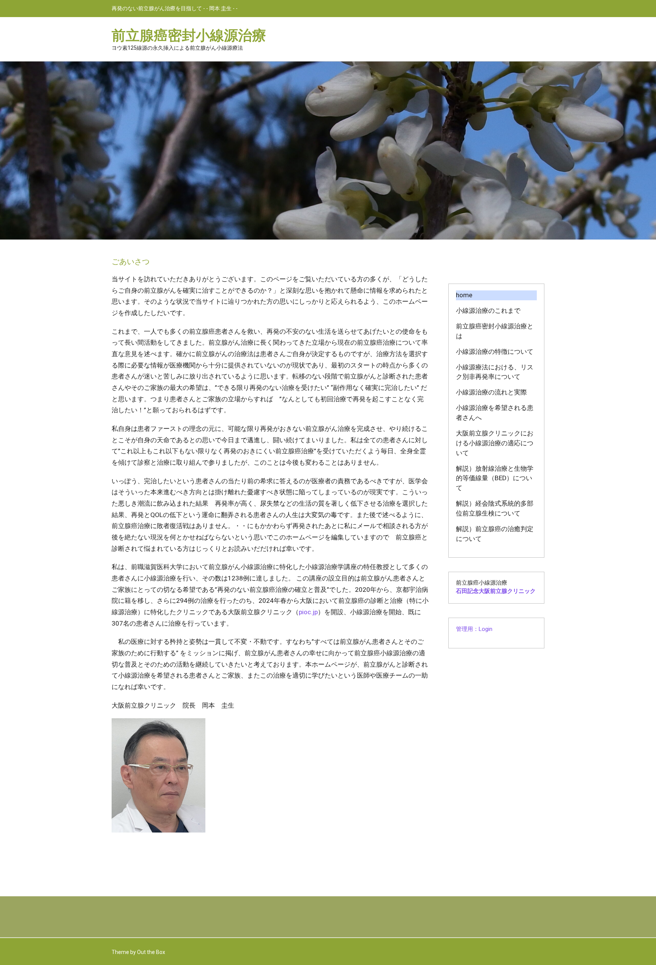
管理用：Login (474, 629)
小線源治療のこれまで (488, 310)
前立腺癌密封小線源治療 (189, 35)
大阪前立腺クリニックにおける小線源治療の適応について (494, 443)
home (464, 295)
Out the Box (151, 952)
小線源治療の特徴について (494, 351)
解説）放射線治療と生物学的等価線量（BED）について (494, 478)
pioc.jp (308, 612)
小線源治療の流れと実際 (491, 392)
